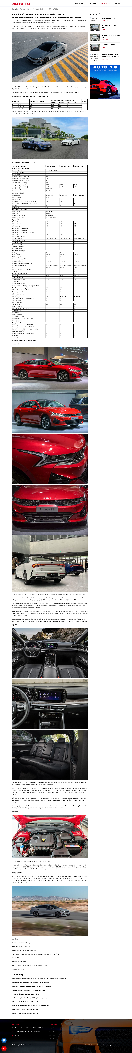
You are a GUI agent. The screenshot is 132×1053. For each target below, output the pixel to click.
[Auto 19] (24, 3)
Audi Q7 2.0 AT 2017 (108, 45)
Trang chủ (52, 1028)
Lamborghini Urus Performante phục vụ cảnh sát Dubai (32, 986)
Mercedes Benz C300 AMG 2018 (110, 36)
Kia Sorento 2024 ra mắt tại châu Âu (25, 1009)
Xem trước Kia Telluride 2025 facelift (26, 1002)
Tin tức (22, 9)
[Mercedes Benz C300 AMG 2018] (95, 37)
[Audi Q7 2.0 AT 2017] (95, 47)
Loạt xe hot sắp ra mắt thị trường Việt (26, 1013)
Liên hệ (51, 1038)
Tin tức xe (52, 1035)
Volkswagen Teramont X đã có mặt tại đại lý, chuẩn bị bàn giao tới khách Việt (39, 979)
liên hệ (117, 3)
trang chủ (78, 3)
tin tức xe (105, 3)
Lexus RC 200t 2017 (108, 18)
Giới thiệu (52, 1031)
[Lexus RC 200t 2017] (95, 19)
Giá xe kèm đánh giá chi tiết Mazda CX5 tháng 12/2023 (31, 1006)
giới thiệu (92, 3)
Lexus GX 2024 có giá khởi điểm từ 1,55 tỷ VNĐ (29, 990)
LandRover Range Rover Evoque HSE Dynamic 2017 (110, 55)
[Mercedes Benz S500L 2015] (95, 27)
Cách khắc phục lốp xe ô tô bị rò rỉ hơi (26, 994)
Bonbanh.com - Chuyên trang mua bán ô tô (106, 1045)
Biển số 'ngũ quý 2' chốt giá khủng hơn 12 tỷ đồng (30, 998)
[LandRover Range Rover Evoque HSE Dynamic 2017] (95, 58)
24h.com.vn (19, 969)
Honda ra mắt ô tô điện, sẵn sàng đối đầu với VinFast (31, 982)
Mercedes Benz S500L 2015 (109, 26)
